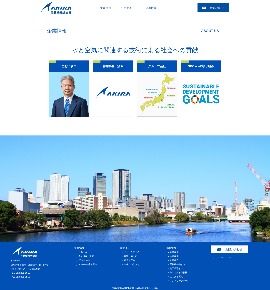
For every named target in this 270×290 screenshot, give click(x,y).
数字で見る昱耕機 (178, 272)
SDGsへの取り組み (87, 264)
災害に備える (130, 256)
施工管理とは (176, 268)
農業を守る (129, 260)
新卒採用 (174, 252)
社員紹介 (174, 260)
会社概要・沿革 (86, 256)
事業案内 (125, 247)
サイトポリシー (223, 257)
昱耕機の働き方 (177, 264)
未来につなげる (131, 264)
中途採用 (174, 256)
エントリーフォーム (180, 280)
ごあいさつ (83, 252)
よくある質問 (176, 276)
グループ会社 (85, 260)
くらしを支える (131, 252)
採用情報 (151, 7)
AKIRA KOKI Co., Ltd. (131, 288)
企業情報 (79, 247)
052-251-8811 (23, 273)
